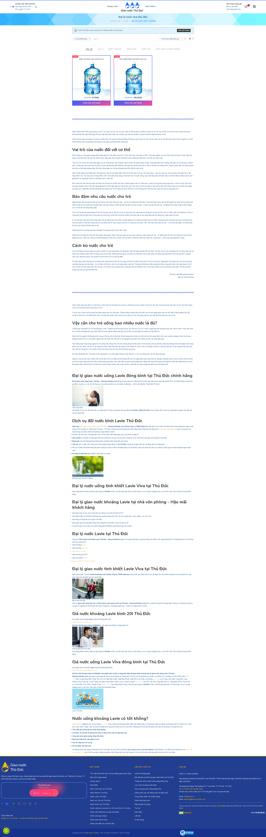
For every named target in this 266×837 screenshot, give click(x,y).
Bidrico (173, 429)
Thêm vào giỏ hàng (91, 103)
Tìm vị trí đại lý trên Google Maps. (191, 789)
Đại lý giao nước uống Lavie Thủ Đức (93, 426)
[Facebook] (10, 6)
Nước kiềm (132, 49)
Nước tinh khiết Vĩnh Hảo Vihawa (83, 561)
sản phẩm (104, 724)
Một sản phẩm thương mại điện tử (258, 813)
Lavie (160, 429)
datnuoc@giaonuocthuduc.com (194, 799)
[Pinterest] (19, 804)
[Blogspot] (35, 804)
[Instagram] (24, 804)
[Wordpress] (30, 804)
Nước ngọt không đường (168, 49)
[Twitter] (13, 804)
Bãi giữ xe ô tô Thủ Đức (9, 818)
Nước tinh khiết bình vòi (84, 670)
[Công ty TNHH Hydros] (187, 833)
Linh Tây (156, 679)
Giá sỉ (100, 49)
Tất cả (89, 49)
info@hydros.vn (189, 796)
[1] (246, 7)
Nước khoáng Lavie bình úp (81, 622)
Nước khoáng (115, 49)
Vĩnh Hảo (166, 429)
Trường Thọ (106, 684)
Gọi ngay (42, 793)
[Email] (13, 6)
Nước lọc (146, 49)
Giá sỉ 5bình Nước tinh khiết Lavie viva (133, 59)
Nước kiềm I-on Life (79, 551)
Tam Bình (138, 682)
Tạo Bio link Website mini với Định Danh (33, 818)
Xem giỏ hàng (183, 30)
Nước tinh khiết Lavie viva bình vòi (91, 59)
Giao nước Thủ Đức (92, 833)
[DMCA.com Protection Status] (185, 813)
